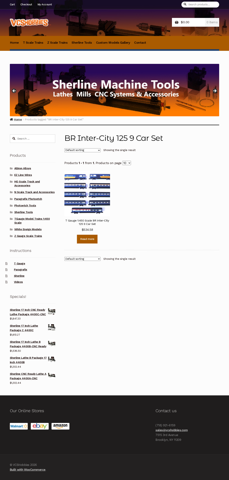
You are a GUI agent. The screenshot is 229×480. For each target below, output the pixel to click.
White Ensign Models (28, 229)
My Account (45, 4)
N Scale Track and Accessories (34, 192)
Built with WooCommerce (27, 469)
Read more (87, 239)
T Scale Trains (33, 42)
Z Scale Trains (57, 42)
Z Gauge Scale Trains (28, 236)
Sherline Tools (82, 42)
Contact (140, 42)
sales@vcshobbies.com (171, 430)
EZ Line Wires (23, 175)
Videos (18, 282)
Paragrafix (20, 269)
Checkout (26, 4)
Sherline (19, 275)
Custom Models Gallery (113, 42)
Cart (12, 4)
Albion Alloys (22, 168)
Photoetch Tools (25, 205)
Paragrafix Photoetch (28, 199)
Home (14, 42)
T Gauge (19, 263)
